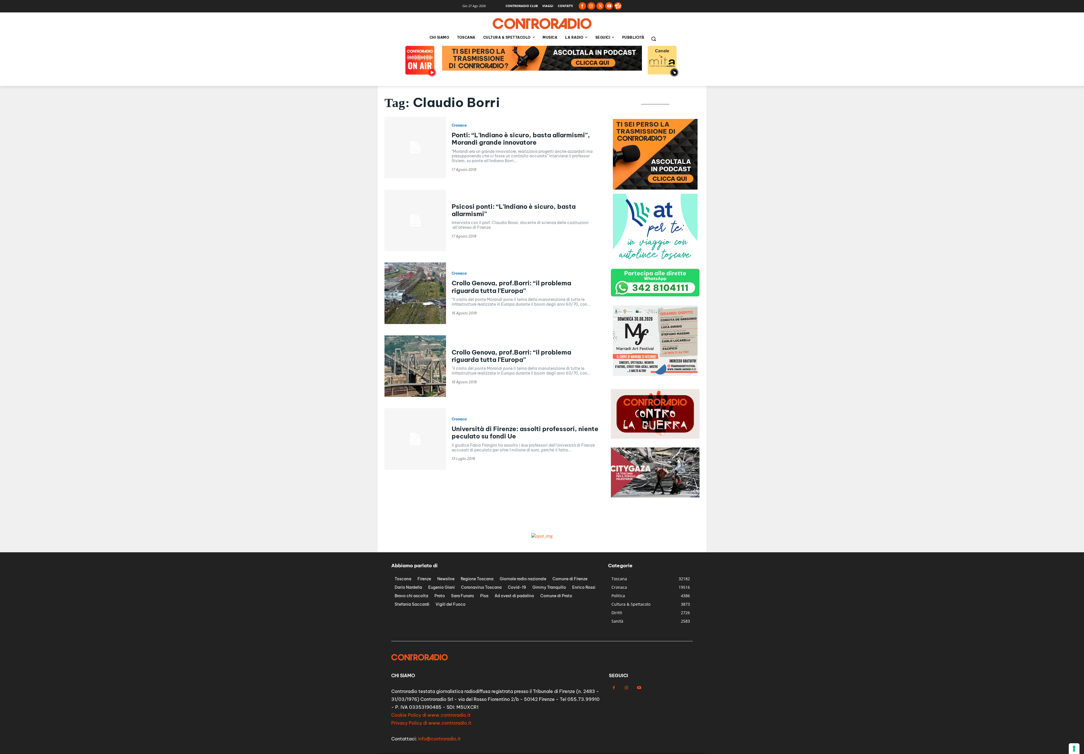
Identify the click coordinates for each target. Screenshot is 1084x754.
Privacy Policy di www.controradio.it (431, 723)
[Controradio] (542, 23)
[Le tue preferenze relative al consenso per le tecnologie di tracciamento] (1074, 748)
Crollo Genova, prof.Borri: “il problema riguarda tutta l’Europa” (511, 286)
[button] (653, 39)
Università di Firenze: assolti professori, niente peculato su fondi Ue (525, 432)
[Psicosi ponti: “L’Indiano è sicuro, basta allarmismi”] (415, 220)
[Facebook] (582, 6)
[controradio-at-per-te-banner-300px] (655, 188)
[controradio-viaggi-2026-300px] (655, 374)
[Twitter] (600, 6)
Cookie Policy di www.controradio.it (431, 715)
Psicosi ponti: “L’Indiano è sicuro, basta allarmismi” (514, 210)
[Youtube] (609, 6)
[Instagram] (591, 6)
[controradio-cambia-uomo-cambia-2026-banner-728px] (542, 69)
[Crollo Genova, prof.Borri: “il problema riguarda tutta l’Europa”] (415, 293)
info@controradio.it (439, 739)
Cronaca (459, 125)
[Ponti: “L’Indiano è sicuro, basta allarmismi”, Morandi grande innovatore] (415, 147)
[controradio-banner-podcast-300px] (655, 263)
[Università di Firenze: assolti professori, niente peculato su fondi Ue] (415, 439)
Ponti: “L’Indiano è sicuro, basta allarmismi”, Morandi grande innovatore (521, 138)
